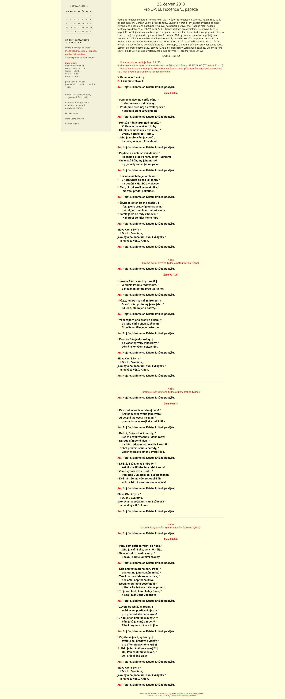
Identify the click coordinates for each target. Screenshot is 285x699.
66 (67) (203, 65)
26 (75, 31)
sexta (68, 73)
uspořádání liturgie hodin (77, 102)
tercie (68, 71)
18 (71, 27)
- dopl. (76, 71)
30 (91, 31)
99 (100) (193, 65)
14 (83, 23)
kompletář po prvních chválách (80, 84)
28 (83, 31)
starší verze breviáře (74, 118)
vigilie (68, 87)
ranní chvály (71, 68)
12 (75, 23)
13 (79, 23)
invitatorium (71, 63)
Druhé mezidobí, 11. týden (78, 47)
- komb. (83, 68)
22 (87, 27)
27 (79, 31)
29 (87, 31)
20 (79, 27)
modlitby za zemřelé (75, 105)
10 (67, 23)
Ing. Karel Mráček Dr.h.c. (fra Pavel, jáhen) (186, 693)
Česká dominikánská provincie (183, 696)
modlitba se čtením (74, 65)
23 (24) (219, 65)
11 (71, 23)
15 (87, 23)
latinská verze (71, 113)
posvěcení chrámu (74, 108)
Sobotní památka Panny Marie (80, 57)
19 (75, 27)
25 (71, 31)
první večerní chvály (75, 81)
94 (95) (157, 62)
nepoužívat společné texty (78, 94)
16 (91, 23)
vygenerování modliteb (76, 97)
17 (67, 27)
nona (67, 76)
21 (83, 27)
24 (67, 31)
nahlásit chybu (72, 123)
